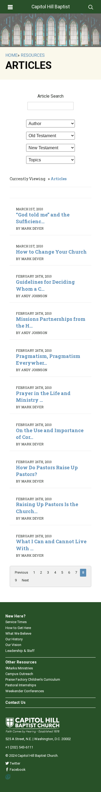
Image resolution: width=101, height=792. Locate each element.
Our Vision (13, 645)
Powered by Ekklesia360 (8, 777)
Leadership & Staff (19, 651)
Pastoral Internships (20, 685)
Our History (14, 639)
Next (25, 580)
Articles (59, 178)
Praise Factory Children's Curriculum (32, 679)
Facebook (17, 769)
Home (11, 55)
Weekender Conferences (24, 691)
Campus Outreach (19, 674)
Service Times (16, 622)
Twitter (14, 763)
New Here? (15, 616)
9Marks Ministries (19, 668)
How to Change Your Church (51, 251)
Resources (33, 55)
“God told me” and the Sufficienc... (42, 218)
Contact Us (15, 702)
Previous (21, 572)
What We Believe (18, 633)
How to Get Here (18, 628)
